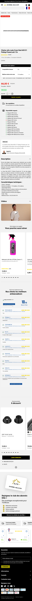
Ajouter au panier (16, 97)
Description (5, 159)
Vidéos (4, 201)
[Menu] (2, 4)
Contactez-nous (6, 579)
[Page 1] (2, 277)
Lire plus (3, 60)
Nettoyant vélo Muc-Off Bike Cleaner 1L (12, 259)
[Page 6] (13, 277)
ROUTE (5, 464)
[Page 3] (6, 277)
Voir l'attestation (9, 304)
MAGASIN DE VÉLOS (8, 461)
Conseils (3, 575)
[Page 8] (17, 277)
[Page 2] (4, 277)
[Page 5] (11, 277)
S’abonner (5, 566)
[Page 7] (15, 277)
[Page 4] (9, 277)
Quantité (3, 93)
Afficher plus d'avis (16, 384)
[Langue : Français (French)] (28, 8)
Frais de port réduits (10, 522)
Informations (5, 571)
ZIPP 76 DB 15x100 (7, 434)
